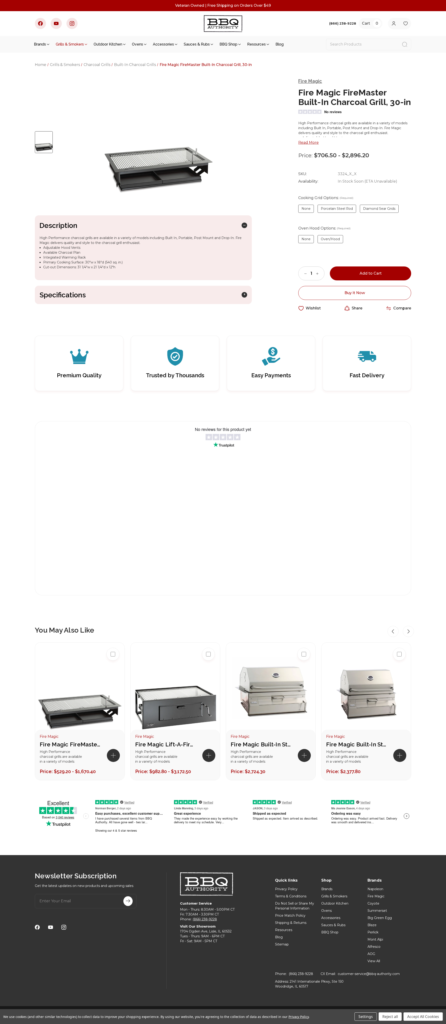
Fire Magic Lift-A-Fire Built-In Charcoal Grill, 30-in (165, 744)
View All (373, 961)
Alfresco (373, 947)
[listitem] (80, 711)
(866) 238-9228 (205, 919)
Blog (279, 44)
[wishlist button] (405, 23)
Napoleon (375, 889)
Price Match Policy (290, 915)
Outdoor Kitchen (108, 44)
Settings (365, 1016)
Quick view (112, 669)
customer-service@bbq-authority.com (369, 974)
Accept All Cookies (423, 1016)
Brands (40, 44)
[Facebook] (40, 23)
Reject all (390, 1016)
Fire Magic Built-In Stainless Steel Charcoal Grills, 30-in (261, 744)
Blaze (372, 925)
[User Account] (393, 23)
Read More (308, 142)
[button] (393, 631)
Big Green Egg (379, 918)
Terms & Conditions (290, 896)
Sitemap (282, 944)
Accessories (163, 44)
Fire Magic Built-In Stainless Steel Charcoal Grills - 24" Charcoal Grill (356, 744)
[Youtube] (56, 23)
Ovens (137, 44)
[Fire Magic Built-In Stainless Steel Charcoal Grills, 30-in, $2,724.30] (270, 691)
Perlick (372, 932)
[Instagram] (72, 23)
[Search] (404, 44)
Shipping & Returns (290, 923)
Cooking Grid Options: (325, 198)
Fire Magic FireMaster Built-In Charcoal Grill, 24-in (70, 744)
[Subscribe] (128, 901)
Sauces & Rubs (197, 44)
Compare (402, 308)
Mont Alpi (375, 939)
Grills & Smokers (70, 44)
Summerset (377, 911)
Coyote (373, 903)
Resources (256, 44)
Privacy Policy (286, 889)
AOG (371, 954)
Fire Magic (375, 896)
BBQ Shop (228, 44)
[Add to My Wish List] (112, 683)
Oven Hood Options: (324, 228)
